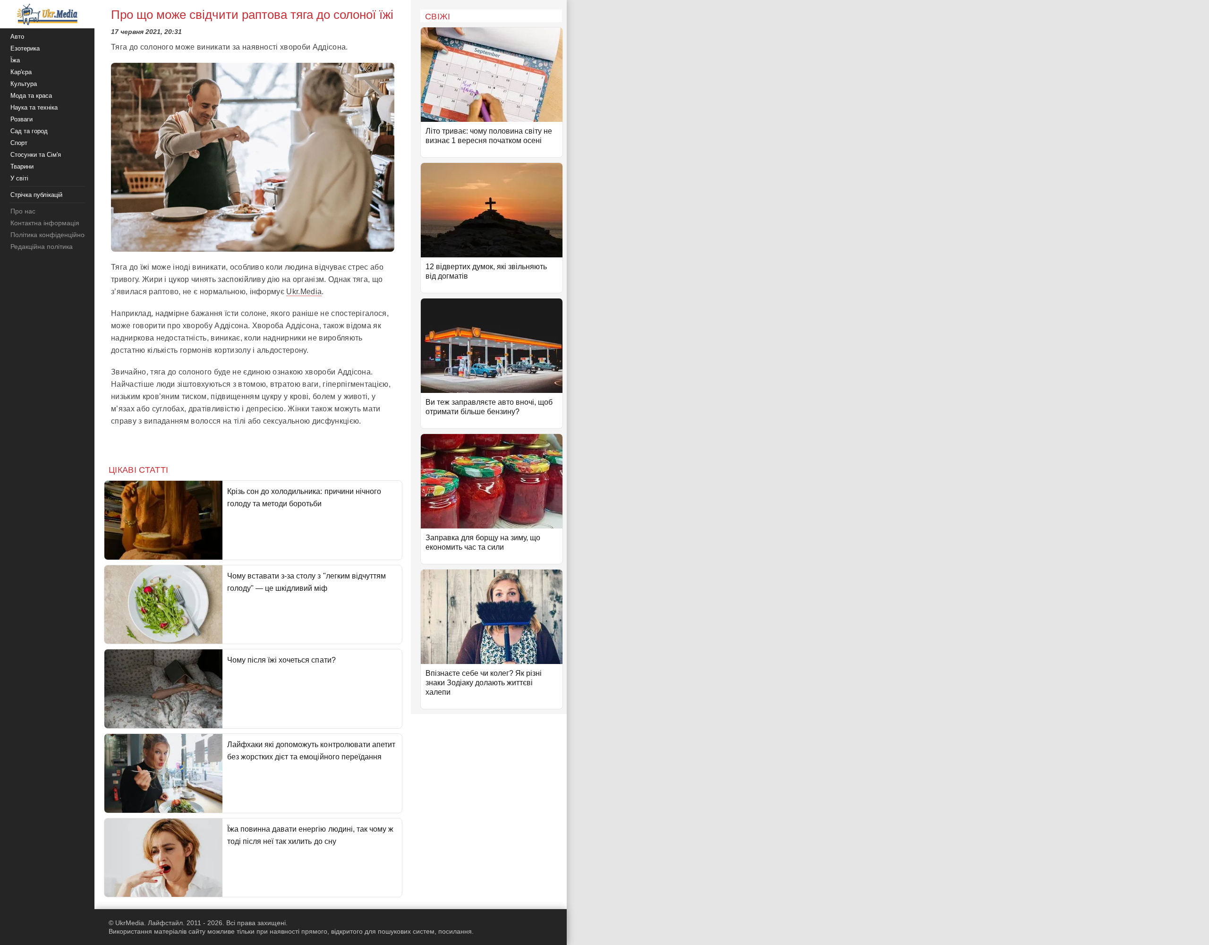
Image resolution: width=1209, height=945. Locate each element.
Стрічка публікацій (36, 194)
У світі (19, 178)
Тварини (22, 166)
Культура (23, 83)
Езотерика (25, 48)
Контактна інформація (44, 223)
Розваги (21, 119)
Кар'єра (21, 72)
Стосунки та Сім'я (35, 154)
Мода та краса (31, 95)
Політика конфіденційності (51, 234)
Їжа (15, 60)
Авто (17, 36)
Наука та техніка (34, 107)
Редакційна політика (41, 246)
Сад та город (29, 131)
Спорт (18, 142)
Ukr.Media (304, 292)
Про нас (22, 211)
